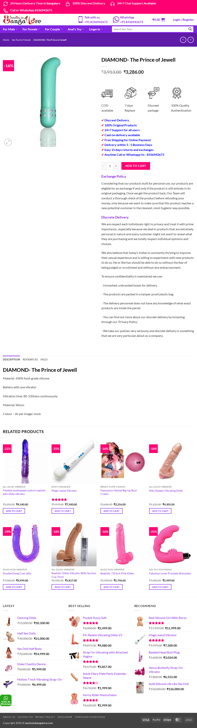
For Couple (52, 29)
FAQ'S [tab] (44, 359)
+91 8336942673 (96, 22)
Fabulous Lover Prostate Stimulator (170, 573)
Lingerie (94, 29)
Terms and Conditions (90, 717)
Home (6, 39)
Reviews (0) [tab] (30, 359)
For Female (30, 29)
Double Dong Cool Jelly (17, 573)
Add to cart (135, 165)
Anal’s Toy (75, 29)
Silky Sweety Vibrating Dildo (166, 490)
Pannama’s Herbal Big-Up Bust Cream (118, 492)
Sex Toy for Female (21, 39)
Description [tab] (11, 359)
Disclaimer (65, 717)
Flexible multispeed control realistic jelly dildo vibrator (24, 492)
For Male (9, 29)
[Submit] (190, 29)
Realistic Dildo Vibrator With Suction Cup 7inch (74, 574)
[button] (158, 19)
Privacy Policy (45, 717)
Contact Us (25, 717)
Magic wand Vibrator (64, 490)
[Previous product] (191, 40)
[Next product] (183, 40)
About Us (9, 717)
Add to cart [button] (14, 511)
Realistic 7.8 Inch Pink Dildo (117, 573)
